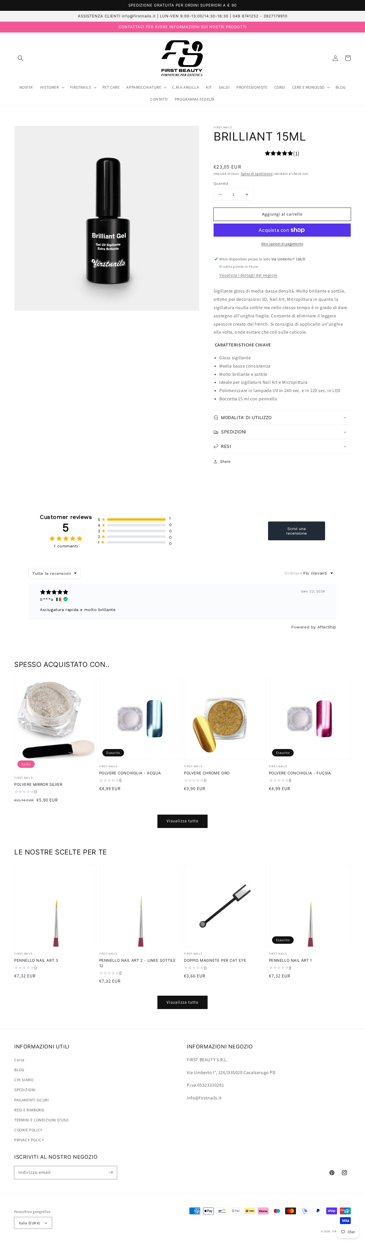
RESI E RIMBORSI (29, 1110)
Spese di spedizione (257, 173)
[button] (20, 58)
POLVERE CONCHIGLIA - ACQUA (130, 773)
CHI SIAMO (23, 1079)
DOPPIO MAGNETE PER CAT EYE (215, 960)
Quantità (221, 183)
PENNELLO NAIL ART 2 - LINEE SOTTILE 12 (137, 963)
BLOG (19, 1069)
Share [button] (225, 461)
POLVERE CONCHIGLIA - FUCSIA (300, 773)
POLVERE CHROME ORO (207, 773)
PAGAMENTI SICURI (31, 1100)
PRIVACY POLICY (29, 1139)
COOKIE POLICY (28, 1130)
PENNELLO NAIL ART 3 (36, 960)
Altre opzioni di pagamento (282, 244)
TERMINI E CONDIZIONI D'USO (41, 1120)
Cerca (19, 1059)
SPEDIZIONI (25, 1089)
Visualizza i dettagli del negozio (248, 275)
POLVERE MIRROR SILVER (38, 784)
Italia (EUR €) (29, 1223)
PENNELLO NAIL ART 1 (290, 960)
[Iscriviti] (110, 1172)
